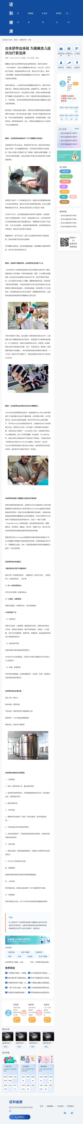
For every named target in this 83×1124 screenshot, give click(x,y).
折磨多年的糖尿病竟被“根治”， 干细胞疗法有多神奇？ (17, 993)
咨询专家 (16, 1020)
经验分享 (23, 40)
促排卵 (23, 1078)
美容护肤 (39, 952)
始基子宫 (5, 1087)
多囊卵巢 (10, 1078)
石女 (10, 1085)
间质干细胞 (25, 952)
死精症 (71, 107)
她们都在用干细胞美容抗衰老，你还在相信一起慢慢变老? (18, 978)
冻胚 (32, 1085)
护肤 (19, 956)
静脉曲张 (76, 109)
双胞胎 (32, 1078)
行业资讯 (44, 17)
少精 (15, 1077)
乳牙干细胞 (43, 956)
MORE (77, 129)
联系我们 (58, 17)
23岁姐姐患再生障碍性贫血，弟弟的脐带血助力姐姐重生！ (41, 988)
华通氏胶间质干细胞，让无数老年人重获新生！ (18, 983)
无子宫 (15, 1087)
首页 (18, 17)
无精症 (66, 107)
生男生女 (23, 1087)
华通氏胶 (11, 952)
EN (69, 22)
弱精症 (62, 107)
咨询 (75, 83)
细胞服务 (30, 17)
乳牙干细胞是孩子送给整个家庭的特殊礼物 (41, 978)
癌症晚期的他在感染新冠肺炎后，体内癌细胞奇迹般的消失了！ (41, 993)
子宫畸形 (76, 117)
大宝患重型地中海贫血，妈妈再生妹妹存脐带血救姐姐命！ (41, 973)
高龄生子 (66, 117)
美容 (9, 956)
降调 (28, 1077)
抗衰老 (30, 956)
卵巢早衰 (5, 1078)
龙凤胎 (28, 1087)
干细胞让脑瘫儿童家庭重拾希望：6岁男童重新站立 (41, 983)
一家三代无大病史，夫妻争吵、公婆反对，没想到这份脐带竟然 (18, 988)
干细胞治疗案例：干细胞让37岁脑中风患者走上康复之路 (18, 973)
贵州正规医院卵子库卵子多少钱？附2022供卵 (70, 133)
